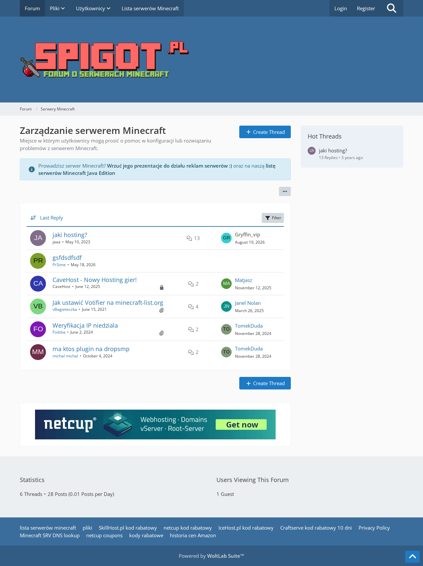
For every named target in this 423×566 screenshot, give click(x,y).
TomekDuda (249, 325)
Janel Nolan (248, 303)
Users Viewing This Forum (252, 480)
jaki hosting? (70, 235)
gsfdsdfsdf (67, 258)
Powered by (211, 555)
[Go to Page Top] (412, 557)
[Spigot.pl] (211, 59)
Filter (276, 218)
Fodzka (59, 332)
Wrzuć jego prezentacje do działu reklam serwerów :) (169, 165)
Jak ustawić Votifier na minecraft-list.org (108, 302)
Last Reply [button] (51, 217)
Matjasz (243, 280)
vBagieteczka (65, 309)
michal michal (65, 356)
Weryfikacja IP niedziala (85, 325)
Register (366, 8)
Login (340, 8)
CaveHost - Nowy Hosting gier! (95, 280)
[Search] (391, 8)
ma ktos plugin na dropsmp (91, 349)
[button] (285, 191)
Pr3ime (59, 264)
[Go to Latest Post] (226, 238)
